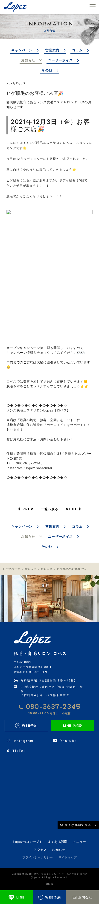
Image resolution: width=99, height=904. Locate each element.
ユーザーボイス (60, 60)
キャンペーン (21, 50)
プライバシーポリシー (37, 857)
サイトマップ (67, 857)
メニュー (79, 842)
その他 (47, 70)
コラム (77, 50)
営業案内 (52, 50)
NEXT (71, 509)
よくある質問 (58, 842)
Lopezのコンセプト (27, 842)
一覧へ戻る (49, 509)
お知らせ (28, 60)
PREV (28, 509)
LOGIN (49, 884)
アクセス (40, 850)
